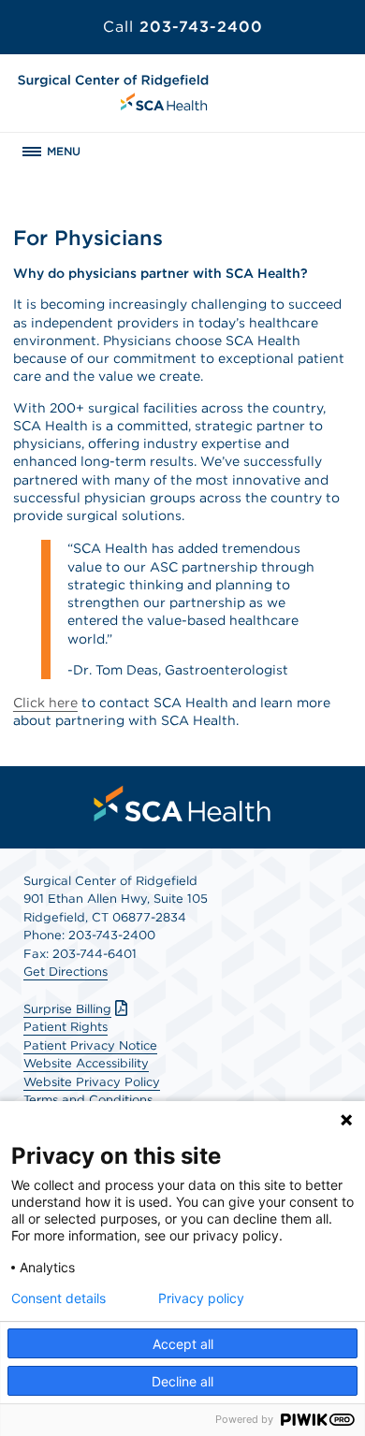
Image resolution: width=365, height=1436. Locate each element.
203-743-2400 (183, 27)
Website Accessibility (86, 1063)
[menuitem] (182, 803)
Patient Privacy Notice (90, 1045)
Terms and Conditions (88, 1100)
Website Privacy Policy (91, 1082)
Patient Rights (65, 1027)
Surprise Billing (67, 1009)
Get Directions (65, 972)
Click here (45, 702)
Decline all (182, 1381)
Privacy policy (201, 1298)
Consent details (58, 1298)
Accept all (183, 1344)
